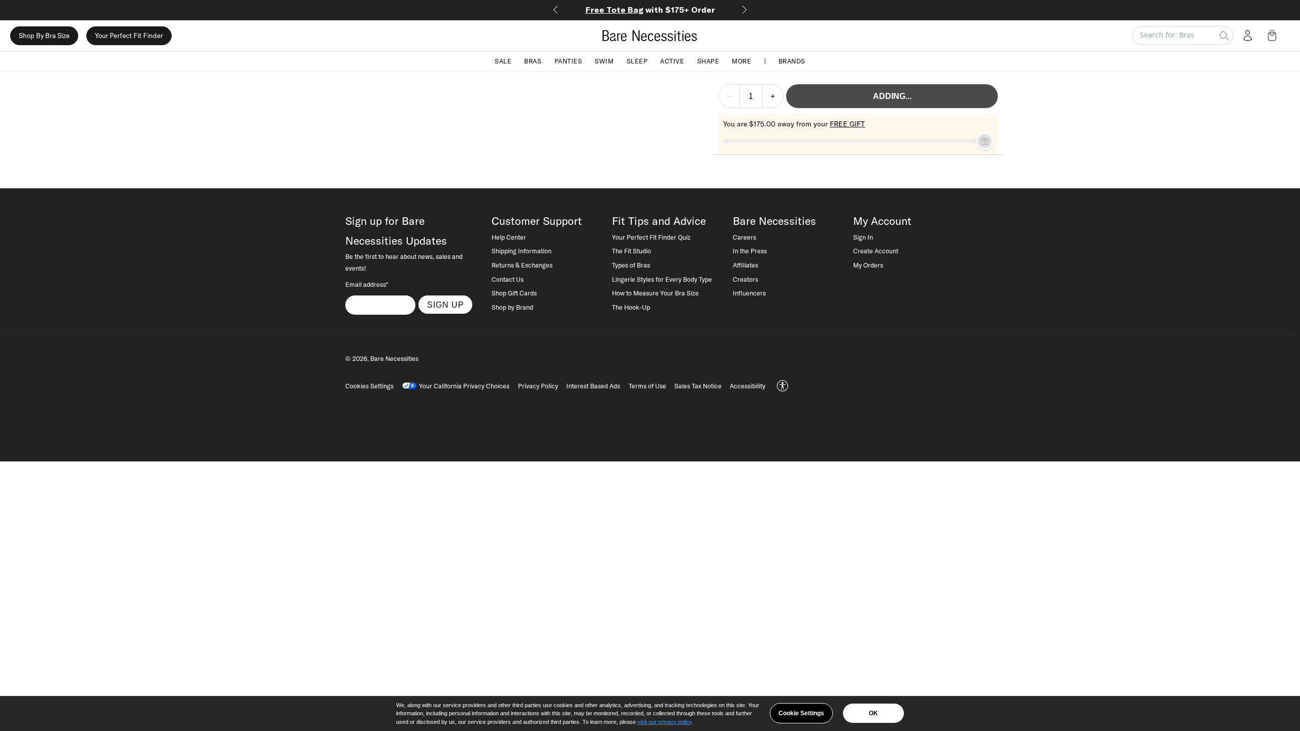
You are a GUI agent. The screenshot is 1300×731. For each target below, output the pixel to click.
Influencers (749, 293)
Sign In (863, 237)
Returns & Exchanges (522, 265)
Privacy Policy (538, 386)
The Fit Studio (631, 251)
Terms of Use (647, 386)
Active (672, 61)
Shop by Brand (512, 307)
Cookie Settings (801, 713)
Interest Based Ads (593, 386)
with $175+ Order (650, 10)
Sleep (637, 61)
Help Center (509, 237)
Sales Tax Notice (698, 386)
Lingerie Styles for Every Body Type (662, 279)
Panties (568, 61)
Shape (708, 61)
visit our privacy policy (664, 722)
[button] (1274, 35)
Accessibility (747, 386)
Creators (745, 279)
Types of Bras (631, 265)
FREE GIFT (847, 123)
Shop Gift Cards (514, 293)
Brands (791, 61)
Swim (604, 61)
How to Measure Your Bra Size (655, 293)
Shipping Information (521, 251)
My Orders (868, 265)
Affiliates (745, 265)
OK (873, 713)
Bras (532, 61)
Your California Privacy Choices (464, 386)
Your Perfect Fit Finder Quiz (651, 237)
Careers (744, 237)
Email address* (366, 284)
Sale (503, 61)
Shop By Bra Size (44, 35)
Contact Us (508, 279)
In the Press (750, 251)
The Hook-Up (631, 307)
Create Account (875, 251)
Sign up (445, 304)
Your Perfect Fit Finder (129, 35)
